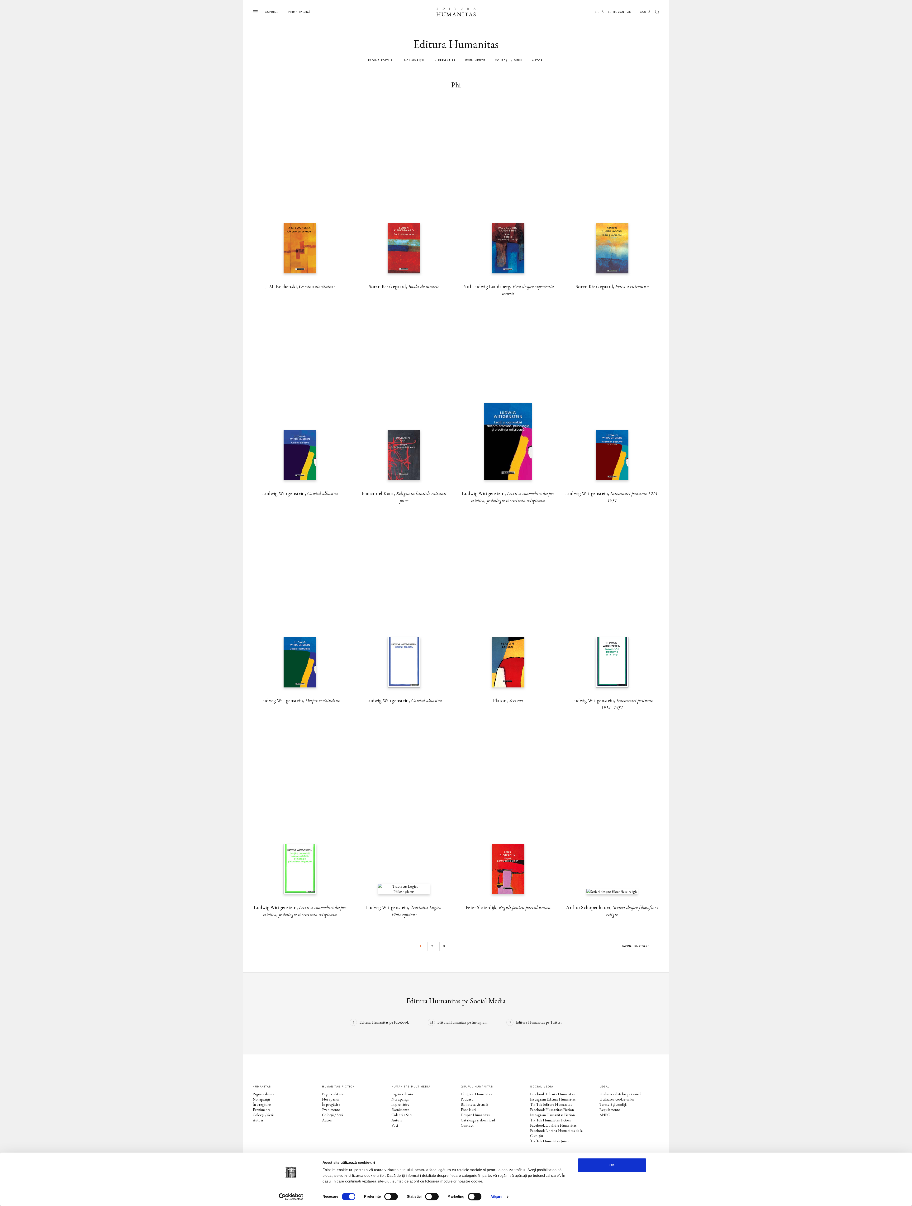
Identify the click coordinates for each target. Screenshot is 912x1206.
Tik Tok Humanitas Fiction (550, 1120)
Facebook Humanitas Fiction (552, 1109)
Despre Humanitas (475, 1114)
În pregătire (445, 60)
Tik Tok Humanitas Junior (550, 1141)
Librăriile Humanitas (613, 12)
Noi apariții (414, 60)
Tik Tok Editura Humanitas (551, 1104)
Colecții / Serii (508, 60)
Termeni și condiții (613, 1104)
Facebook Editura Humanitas (552, 1094)
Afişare (496, 1197)
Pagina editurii (381, 60)
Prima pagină (299, 12)
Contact (467, 1125)
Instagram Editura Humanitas (553, 1099)
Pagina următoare (635, 946)
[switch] (391, 1196)
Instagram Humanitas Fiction (552, 1114)
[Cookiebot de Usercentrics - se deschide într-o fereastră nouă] (291, 1196)
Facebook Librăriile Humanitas (553, 1125)
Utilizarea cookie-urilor (617, 1099)
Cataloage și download (478, 1120)
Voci (394, 1125)
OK (612, 1165)
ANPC (604, 1114)
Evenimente (475, 60)
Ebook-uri (468, 1109)
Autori (538, 60)
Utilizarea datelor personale (620, 1094)
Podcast (467, 1099)
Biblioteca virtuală (474, 1104)
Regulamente (609, 1109)
